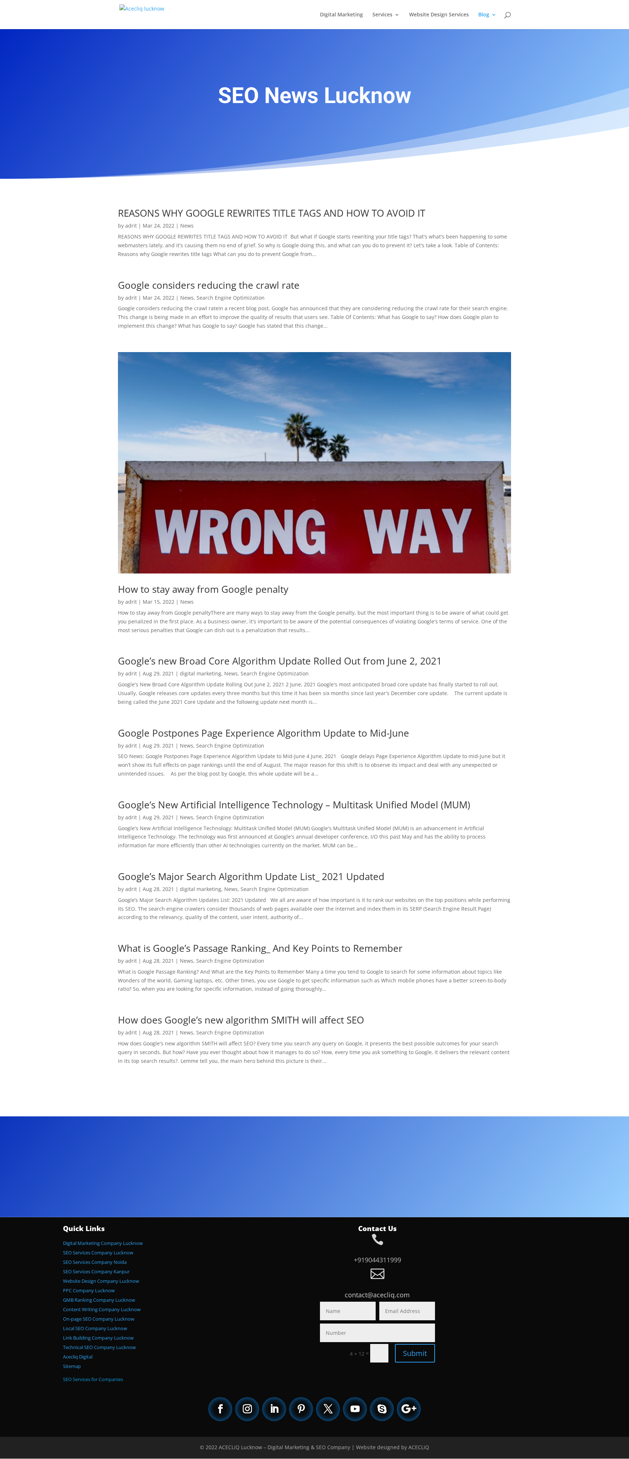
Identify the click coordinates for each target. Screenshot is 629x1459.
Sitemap (72, 1366)
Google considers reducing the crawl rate (209, 285)
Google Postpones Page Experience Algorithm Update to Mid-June (263, 733)
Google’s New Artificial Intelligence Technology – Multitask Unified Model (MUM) (294, 804)
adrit (131, 225)
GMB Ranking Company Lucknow (99, 1300)
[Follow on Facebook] (220, 1409)
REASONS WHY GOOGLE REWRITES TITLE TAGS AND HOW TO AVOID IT (271, 213)
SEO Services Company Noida (95, 1262)
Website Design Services (439, 15)
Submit (415, 1353)
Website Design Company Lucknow (101, 1281)
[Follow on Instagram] (247, 1409)
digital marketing (200, 673)
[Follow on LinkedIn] (274, 1409)
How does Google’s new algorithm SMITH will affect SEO (241, 1019)
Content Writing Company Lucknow (102, 1309)
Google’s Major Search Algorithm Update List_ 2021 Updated (251, 876)
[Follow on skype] (382, 1409)
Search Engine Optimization (231, 297)
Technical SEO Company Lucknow (99, 1347)
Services (382, 15)
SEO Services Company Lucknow (98, 1252)
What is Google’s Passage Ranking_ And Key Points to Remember (260, 948)
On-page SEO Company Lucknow (98, 1319)
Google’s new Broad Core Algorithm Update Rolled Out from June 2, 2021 (280, 660)
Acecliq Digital (77, 1356)
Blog (483, 15)
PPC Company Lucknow (89, 1290)
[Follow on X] (328, 1409)
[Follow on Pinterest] (301, 1409)
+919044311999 (377, 1259)
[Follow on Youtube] (355, 1409)
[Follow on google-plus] (409, 1409)
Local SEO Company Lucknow (95, 1328)
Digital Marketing (341, 15)
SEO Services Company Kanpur (96, 1271)
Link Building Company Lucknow (98, 1337)
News (187, 225)
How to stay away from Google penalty (203, 589)
